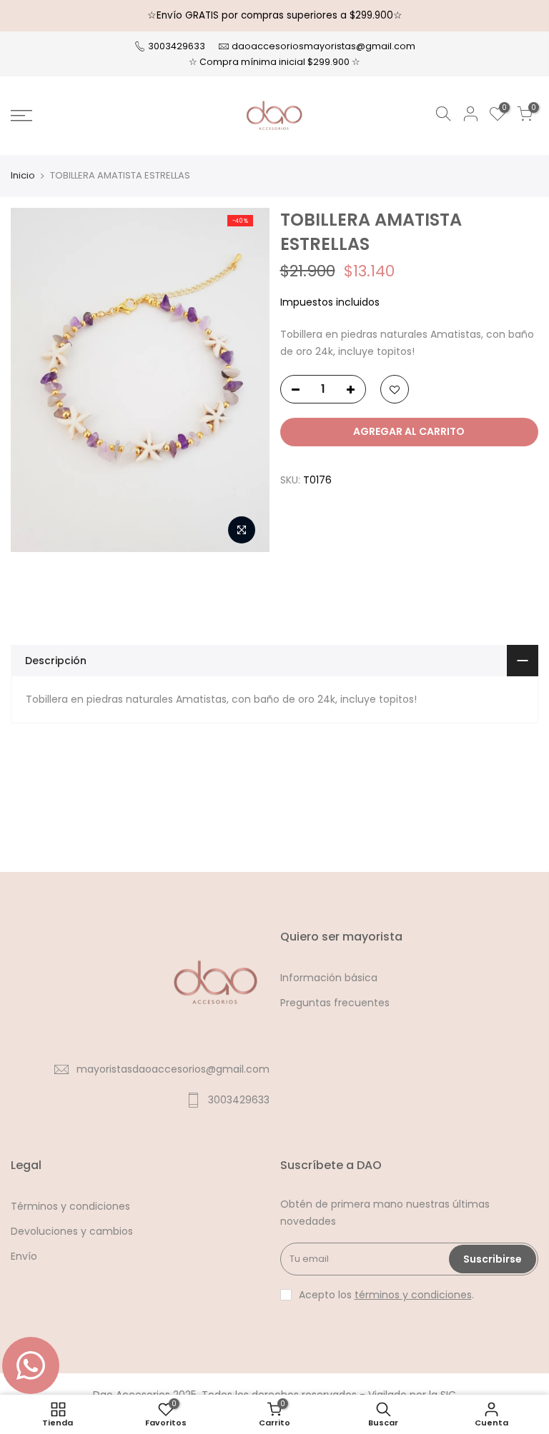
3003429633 (175, 46)
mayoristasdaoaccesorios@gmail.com (172, 1069)
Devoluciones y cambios (72, 1231)
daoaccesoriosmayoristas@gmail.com (323, 46)
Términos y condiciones (70, 1206)
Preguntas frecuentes (335, 1003)
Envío (24, 1256)
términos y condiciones (413, 1295)
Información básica (328, 978)
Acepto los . (386, 1295)
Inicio (23, 175)
